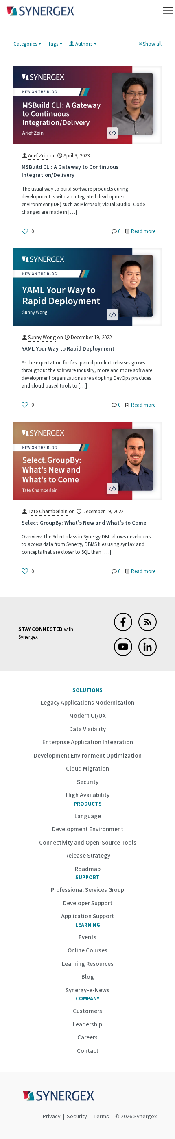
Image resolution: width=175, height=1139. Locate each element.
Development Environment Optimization (88, 755)
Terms (101, 1117)
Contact (87, 1051)
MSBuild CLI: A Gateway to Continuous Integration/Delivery (70, 171)
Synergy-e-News (87, 990)
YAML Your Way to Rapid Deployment (68, 349)
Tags (53, 44)
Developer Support (87, 903)
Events (87, 937)
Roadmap (88, 869)
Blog (87, 977)
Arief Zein (38, 155)
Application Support (87, 916)
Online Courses (87, 950)
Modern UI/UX (87, 716)
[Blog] (147, 629)
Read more (143, 231)
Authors (83, 44)
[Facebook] (123, 629)
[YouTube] (123, 654)
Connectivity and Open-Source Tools (87, 842)
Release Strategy (87, 856)
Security (87, 782)
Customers (87, 1011)
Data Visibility (87, 729)
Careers (87, 1037)
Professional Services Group (87, 890)
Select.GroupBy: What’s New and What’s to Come (84, 523)
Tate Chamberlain (48, 511)
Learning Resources (88, 964)
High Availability (87, 795)
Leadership (87, 1024)
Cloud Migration (87, 768)
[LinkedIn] (147, 654)
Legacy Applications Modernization (87, 703)
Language (87, 816)
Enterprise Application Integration (87, 742)
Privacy (52, 1117)
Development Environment (87, 829)
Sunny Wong (42, 337)
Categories (25, 44)
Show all (152, 44)
